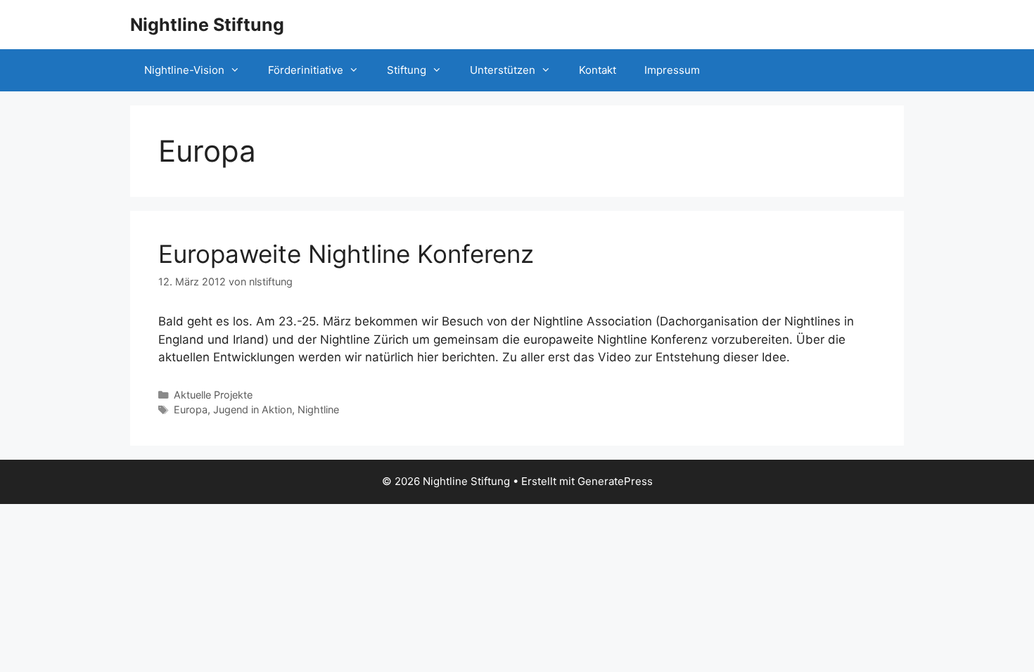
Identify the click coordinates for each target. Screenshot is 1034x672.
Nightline (318, 409)
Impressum (672, 70)
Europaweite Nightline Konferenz (346, 254)
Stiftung (406, 70)
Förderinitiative (305, 70)
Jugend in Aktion (252, 409)
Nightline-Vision (184, 70)
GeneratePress (615, 481)
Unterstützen (502, 70)
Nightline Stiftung (207, 24)
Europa (191, 409)
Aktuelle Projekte (213, 395)
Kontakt (597, 70)
